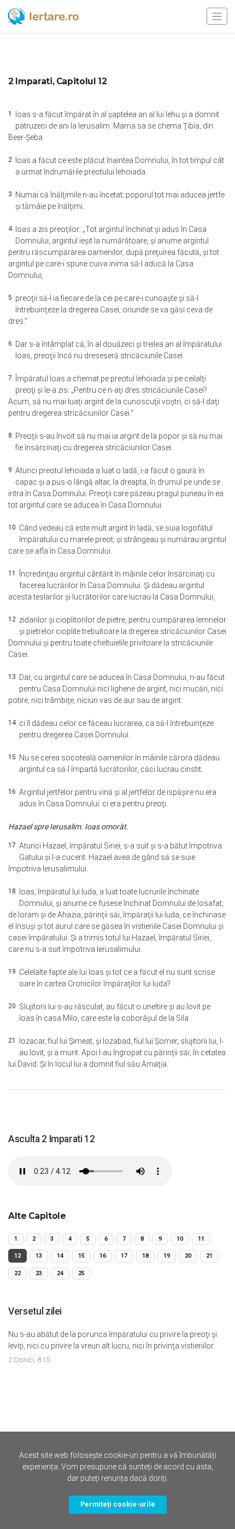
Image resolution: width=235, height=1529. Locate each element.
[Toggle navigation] (217, 16)
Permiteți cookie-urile (117, 1504)
